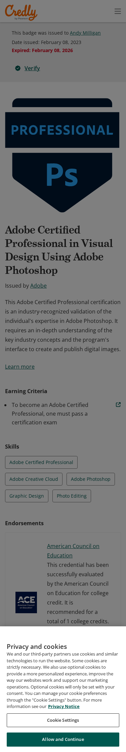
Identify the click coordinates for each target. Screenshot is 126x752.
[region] (63, 689)
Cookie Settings (63, 720)
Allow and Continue (63, 739)
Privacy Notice (64, 706)
